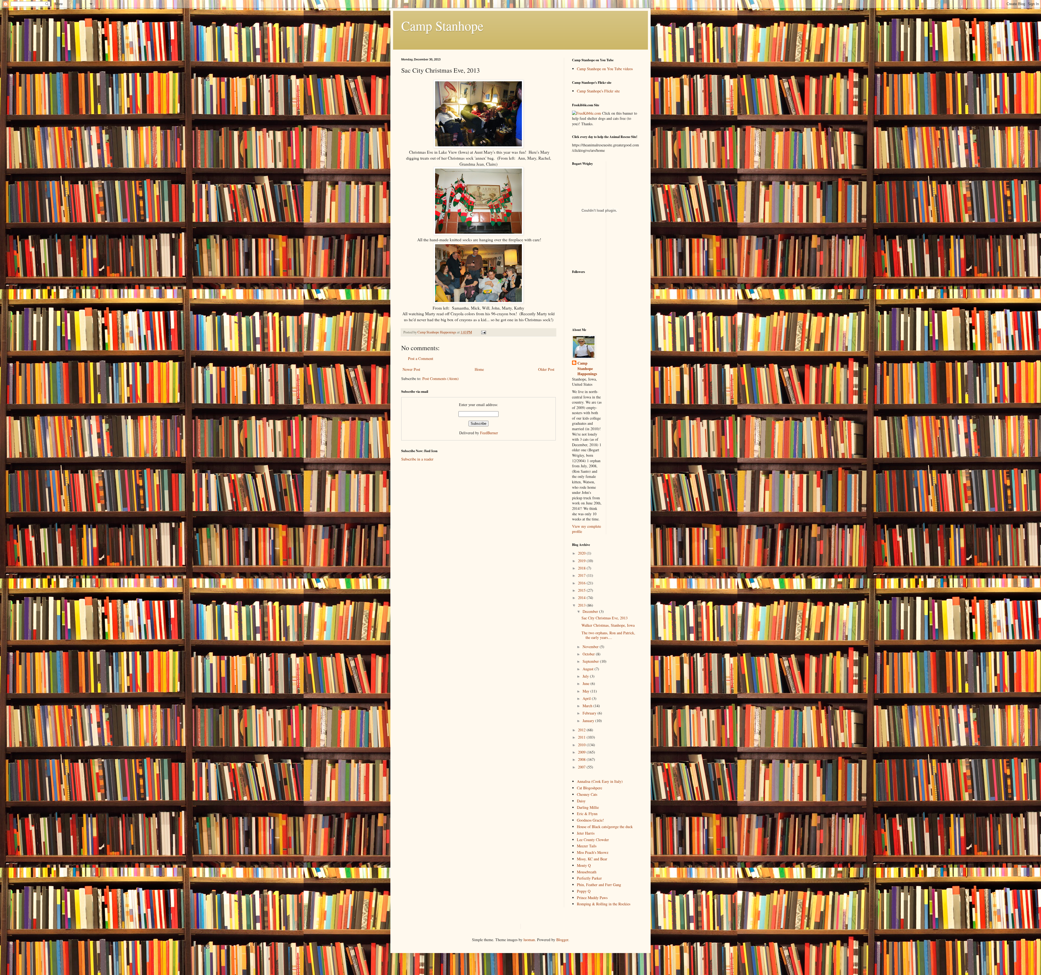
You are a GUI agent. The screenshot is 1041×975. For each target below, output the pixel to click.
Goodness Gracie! (590, 820)
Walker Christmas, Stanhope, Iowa (608, 625)
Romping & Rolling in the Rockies (603, 903)
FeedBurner (489, 432)
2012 (582, 729)
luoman (529, 939)
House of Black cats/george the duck (605, 826)
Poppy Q (583, 891)
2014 (582, 597)
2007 (582, 767)
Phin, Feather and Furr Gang (599, 884)
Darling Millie (588, 807)
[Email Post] (483, 332)
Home (479, 369)
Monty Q (584, 865)
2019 (582, 560)
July (586, 676)
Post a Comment (420, 358)
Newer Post (411, 369)
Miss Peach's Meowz (592, 852)
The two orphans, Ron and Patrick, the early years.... (608, 635)
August (589, 668)
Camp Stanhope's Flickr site (598, 91)
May (586, 691)
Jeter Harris (586, 833)
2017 (582, 575)
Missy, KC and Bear (592, 858)
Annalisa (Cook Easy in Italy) (600, 781)
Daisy (581, 800)
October (589, 654)
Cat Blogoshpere (589, 787)
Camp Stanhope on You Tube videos (605, 68)
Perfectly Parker (589, 878)
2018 (582, 568)
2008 (582, 759)
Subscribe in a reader (417, 459)
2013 (582, 605)
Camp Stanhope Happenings (587, 369)
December (591, 611)
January (589, 720)
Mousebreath (586, 871)
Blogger (562, 939)
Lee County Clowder (593, 839)
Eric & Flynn (587, 813)
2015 (582, 590)
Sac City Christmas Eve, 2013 (604, 617)
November (591, 646)
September (591, 661)
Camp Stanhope (442, 25)
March (588, 705)
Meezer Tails (586, 845)
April (587, 698)
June (586, 683)
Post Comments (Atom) (440, 378)
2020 (582, 553)
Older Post (546, 369)
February (590, 713)
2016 (582, 582)
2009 (582, 752)
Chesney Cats (587, 794)
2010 (582, 744)
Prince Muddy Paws (592, 897)
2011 (582, 737)
